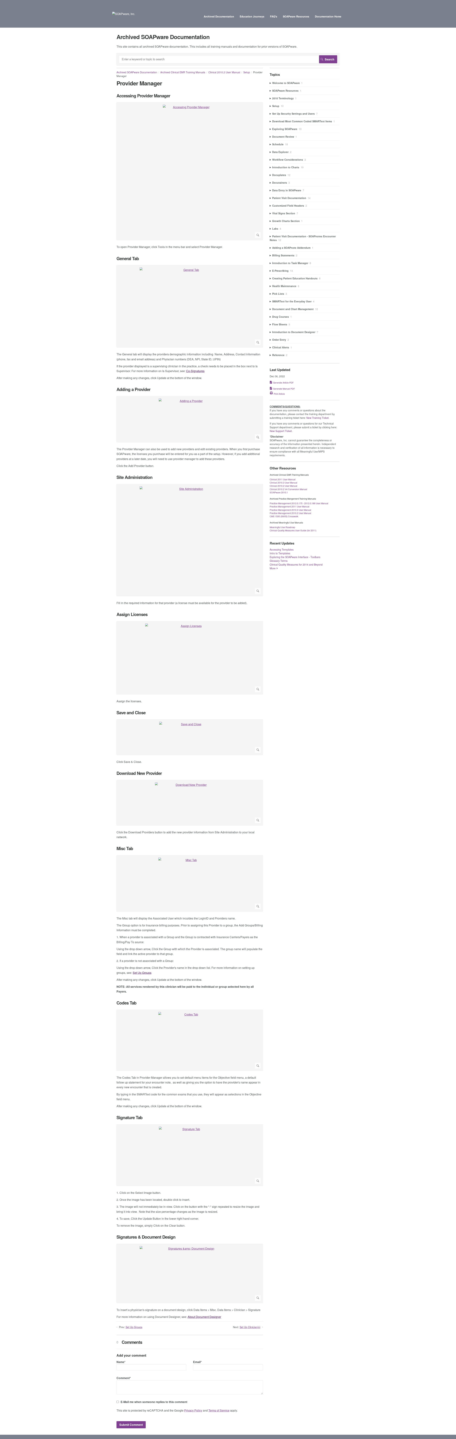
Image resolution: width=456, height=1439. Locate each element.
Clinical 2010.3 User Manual (283, 482)
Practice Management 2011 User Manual (289, 506)
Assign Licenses (131, 614)
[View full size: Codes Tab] (190, 1040)
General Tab (127, 258)
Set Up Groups (142, 973)
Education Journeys (252, 16)
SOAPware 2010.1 (279, 492)
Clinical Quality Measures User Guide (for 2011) (293, 530)
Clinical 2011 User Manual (283, 479)
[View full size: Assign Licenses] (190, 657)
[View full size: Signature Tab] (190, 1155)
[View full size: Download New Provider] (190, 802)
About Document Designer (204, 1317)
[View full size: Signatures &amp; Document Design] (190, 1273)
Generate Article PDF (283, 382)
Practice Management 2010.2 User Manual (290, 513)
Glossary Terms (278, 561)
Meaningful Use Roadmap (282, 527)
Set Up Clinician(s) (250, 1327)
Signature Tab (129, 1117)
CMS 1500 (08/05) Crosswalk (284, 516)
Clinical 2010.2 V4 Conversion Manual (288, 489)
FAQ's (273, 16)
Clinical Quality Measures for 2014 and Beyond (296, 564)
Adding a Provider (133, 389)
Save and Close (131, 712)
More (273, 568)
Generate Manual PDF (284, 388)
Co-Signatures (195, 371)
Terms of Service (218, 1410)
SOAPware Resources (296, 16)
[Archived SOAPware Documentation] (123, 14)
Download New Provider (139, 773)
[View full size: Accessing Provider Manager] (190, 171)
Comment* (123, 1378)
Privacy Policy (193, 1410)
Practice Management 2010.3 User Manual (290, 509)
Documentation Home (328, 16)
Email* (197, 1362)
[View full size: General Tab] (190, 306)
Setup (246, 72)
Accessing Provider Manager (143, 95)
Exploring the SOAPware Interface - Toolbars (295, 557)
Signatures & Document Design (145, 1236)
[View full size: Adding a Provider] (190, 419)
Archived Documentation (219, 16)
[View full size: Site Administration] (190, 540)
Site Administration (134, 477)
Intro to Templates (280, 553)
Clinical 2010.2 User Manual (224, 72)
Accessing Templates (282, 549)
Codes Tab (126, 1002)
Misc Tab (124, 848)
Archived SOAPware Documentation (136, 72)
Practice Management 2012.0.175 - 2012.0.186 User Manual (299, 503)
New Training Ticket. (317, 418)
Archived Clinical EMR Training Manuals (182, 72)
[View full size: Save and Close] (190, 737)
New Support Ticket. (281, 431)
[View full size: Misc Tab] (190, 883)
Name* (120, 1362)
